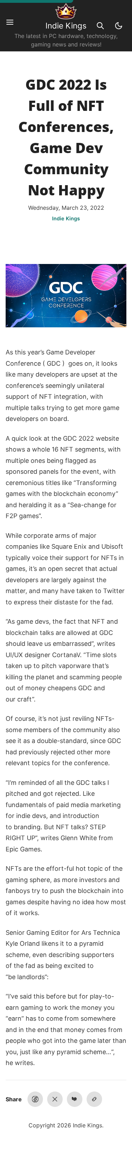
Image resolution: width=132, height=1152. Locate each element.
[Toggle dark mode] (118, 25)
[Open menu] (13, 25)
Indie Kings (66, 25)
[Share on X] (55, 1099)
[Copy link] (94, 1099)
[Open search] (100, 25)
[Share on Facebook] (35, 1099)
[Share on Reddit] (74, 1099)
